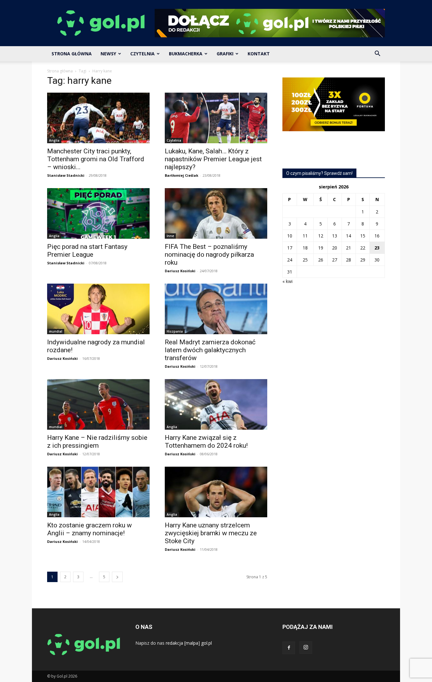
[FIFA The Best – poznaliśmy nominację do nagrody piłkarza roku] (216, 213)
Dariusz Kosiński (180, 270)
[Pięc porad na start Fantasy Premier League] (98, 213)
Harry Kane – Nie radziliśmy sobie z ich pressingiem (97, 441)
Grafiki (225, 54)
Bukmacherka (185, 54)
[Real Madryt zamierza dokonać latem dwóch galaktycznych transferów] (216, 309)
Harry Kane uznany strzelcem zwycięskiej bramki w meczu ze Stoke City (211, 533)
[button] (377, 54)
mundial (55, 331)
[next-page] (117, 577)
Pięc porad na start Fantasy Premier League (87, 250)
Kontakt (259, 54)
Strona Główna (72, 54)
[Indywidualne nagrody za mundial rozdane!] (98, 309)
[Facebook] (288, 648)
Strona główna (60, 71)
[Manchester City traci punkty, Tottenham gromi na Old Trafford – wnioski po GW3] (98, 118)
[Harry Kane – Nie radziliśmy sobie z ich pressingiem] (98, 404)
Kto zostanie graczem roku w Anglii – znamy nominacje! (89, 529)
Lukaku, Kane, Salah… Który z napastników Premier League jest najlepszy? (213, 159)
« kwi (287, 281)
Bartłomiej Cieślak (181, 175)
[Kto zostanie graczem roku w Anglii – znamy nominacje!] (98, 492)
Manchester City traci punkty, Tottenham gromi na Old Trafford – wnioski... (95, 159)
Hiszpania (175, 331)
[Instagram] (305, 647)
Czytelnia (142, 54)
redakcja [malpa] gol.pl (189, 643)
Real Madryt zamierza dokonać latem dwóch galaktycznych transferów (210, 350)
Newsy (108, 54)
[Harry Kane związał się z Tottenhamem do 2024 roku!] (216, 404)
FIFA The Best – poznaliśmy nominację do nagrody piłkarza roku (209, 254)
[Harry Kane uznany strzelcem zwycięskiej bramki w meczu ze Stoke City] (216, 492)
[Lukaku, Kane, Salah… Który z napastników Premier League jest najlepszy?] (216, 118)
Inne (170, 236)
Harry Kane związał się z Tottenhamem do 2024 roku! (206, 441)
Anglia (54, 140)
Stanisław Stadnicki (65, 175)
